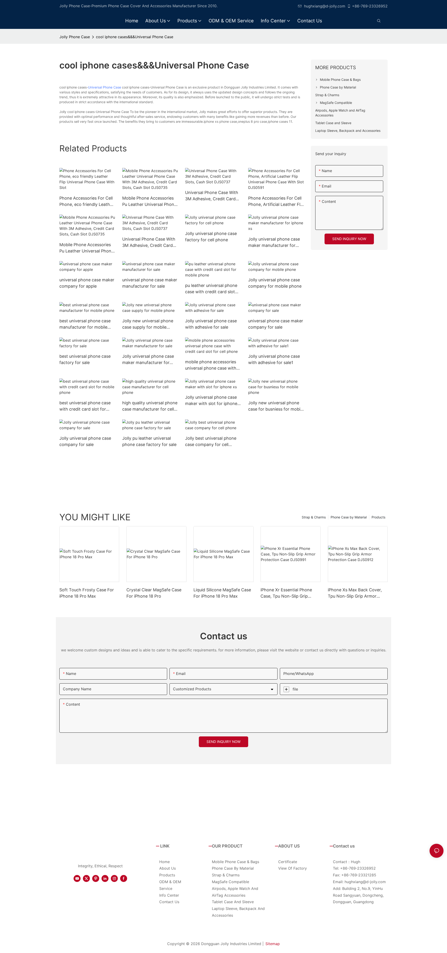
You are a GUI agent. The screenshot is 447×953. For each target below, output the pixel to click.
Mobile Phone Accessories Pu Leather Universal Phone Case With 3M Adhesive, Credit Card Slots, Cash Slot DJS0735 (149, 202)
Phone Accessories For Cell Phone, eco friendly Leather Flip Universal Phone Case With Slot (86, 202)
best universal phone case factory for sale (85, 359)
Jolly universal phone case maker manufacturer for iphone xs (274, 242)
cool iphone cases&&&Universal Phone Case (134, 36)
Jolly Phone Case (74, 36)
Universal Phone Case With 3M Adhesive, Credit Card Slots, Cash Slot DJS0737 (211, 196)
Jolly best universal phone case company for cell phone (210, 442)
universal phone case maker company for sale (275, 324)
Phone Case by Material (349, 517)
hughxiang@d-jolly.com (324, 6)
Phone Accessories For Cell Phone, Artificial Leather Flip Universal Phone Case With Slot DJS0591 (276, 202)
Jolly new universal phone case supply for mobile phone (147, 324)
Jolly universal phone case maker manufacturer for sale (148, 360)
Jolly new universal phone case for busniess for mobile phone (276, 406)
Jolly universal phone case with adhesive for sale (211, 324)
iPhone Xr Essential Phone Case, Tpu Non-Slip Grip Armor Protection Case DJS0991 (286, 593)
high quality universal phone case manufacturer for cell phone (149, 406)
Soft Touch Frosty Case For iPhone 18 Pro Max (86, 593)
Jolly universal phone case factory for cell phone (211, 236)
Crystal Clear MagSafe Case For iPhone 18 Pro (153, 593)
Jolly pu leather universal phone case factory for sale (149, 441)
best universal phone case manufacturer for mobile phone (85, 324)
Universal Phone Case (104, 87)
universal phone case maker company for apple (86, 283)
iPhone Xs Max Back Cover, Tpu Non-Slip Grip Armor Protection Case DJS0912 (355, 593)
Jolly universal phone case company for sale (85, 441)
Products (378, 517)
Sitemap (272, 943)
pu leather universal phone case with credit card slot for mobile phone (211, 289)
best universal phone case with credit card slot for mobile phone (85, 406)
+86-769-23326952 (370, 6)
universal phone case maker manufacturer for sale (149, 283)
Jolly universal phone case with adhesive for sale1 (274, 359)
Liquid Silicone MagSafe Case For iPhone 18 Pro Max (222, 593)
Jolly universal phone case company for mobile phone (274, 283)
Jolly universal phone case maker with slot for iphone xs (211, 401)
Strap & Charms (314, 517)
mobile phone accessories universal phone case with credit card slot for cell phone (210, 365)
